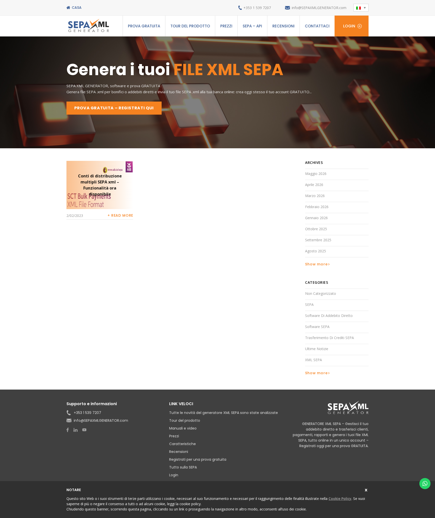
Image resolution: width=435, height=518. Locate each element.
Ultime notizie (316, 348)
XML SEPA (313, 359)
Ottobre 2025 (316, 228)
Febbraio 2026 (317, 206)
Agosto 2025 (315, 251)
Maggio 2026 (316, 173)
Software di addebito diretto (329, 315)
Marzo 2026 (315, 195)
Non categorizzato (320, 293)
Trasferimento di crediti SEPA (329, 337)
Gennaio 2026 (316, 217)
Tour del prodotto (190, 26)
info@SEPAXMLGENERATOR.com (319, 7)
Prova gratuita (144, 26)
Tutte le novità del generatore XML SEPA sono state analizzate (223, 412)
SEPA (309, 304)
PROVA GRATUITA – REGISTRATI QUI (114, 108)
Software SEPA (317, 326)
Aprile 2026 (314, 184)
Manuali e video (183, 428)
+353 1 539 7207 (257, 7)
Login (349, 26)
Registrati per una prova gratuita (197, 459)
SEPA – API (252, 26)
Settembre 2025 (318, 240)
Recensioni (283, 26)
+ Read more (120, 215)
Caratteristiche (182, 443)
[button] (361, 8)
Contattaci (317, 26)
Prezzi (226, 26)
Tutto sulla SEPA (183, 467)
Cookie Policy (340, 498)
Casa (77, 7)
